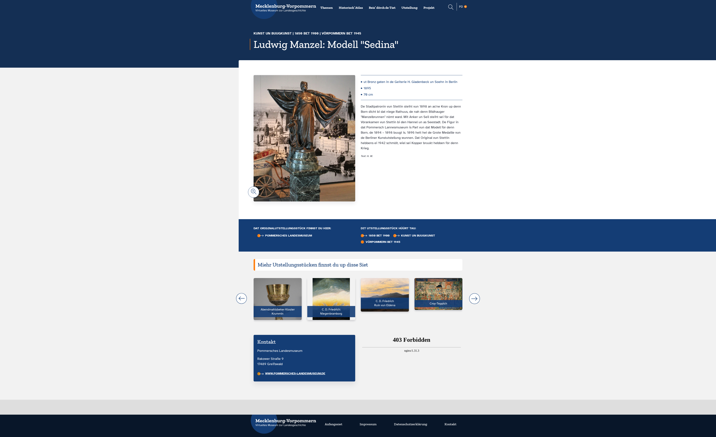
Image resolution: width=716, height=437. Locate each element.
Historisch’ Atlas (351, 8)
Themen (326, 8)
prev (241, 298)
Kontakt (450, 424)
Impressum (368, 424)
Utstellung (409, 8)
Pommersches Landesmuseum (288, 235)
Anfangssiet (333, 424)
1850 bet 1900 (307, 33)
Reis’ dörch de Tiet (382, 8)
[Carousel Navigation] (358, 298)
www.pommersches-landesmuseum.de (295, 373)
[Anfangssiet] (283, 420)
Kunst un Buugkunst (273, 33)
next (474, 298)
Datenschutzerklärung (410, 424)
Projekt (428, 8)
